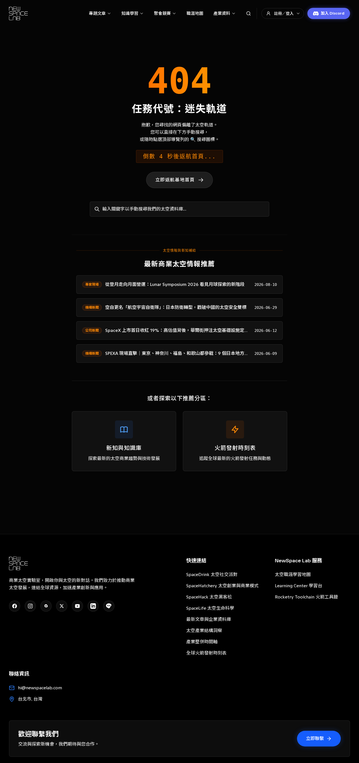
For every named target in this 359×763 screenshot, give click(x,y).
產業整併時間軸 (202, 641)
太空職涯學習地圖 (293, 574)
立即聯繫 (315, 738)
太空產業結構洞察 (204, 630)
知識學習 (129, 13)
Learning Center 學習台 (298, 585)
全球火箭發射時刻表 (206, 653)
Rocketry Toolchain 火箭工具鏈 (306, 597)
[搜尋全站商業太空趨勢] (248, 13)
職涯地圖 (195, 13)
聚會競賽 (162, 13)
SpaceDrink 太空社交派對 (212, 574)
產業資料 (221, 13)
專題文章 (97, 13)
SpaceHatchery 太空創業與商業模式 (222, 585)
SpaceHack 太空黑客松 (209, 597)
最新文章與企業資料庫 (208, 619)
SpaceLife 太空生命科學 (210, 608)
